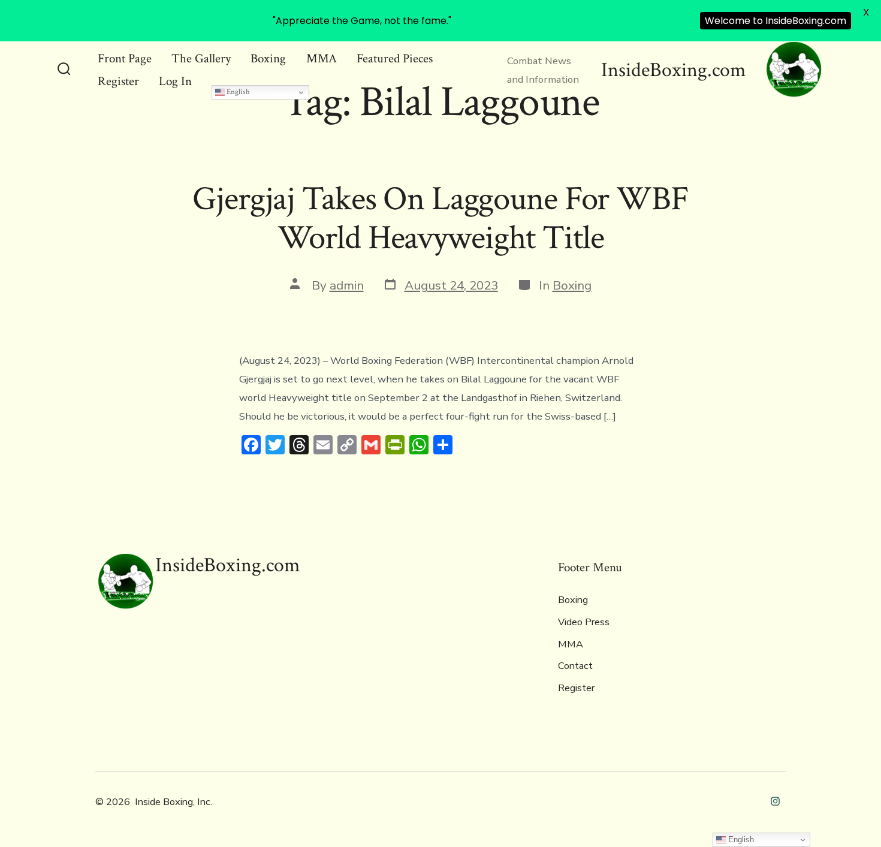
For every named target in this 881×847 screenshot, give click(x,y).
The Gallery (201, 58)
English (237, 91)
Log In (175, 81)
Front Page (125, 58)
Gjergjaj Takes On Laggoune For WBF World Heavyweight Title (440, 218)
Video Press (584, 622)
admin (347, 285)
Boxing (268, 58)
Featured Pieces (395, 58)
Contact (575, 666)
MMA (321, 58)
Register (118, 81)
